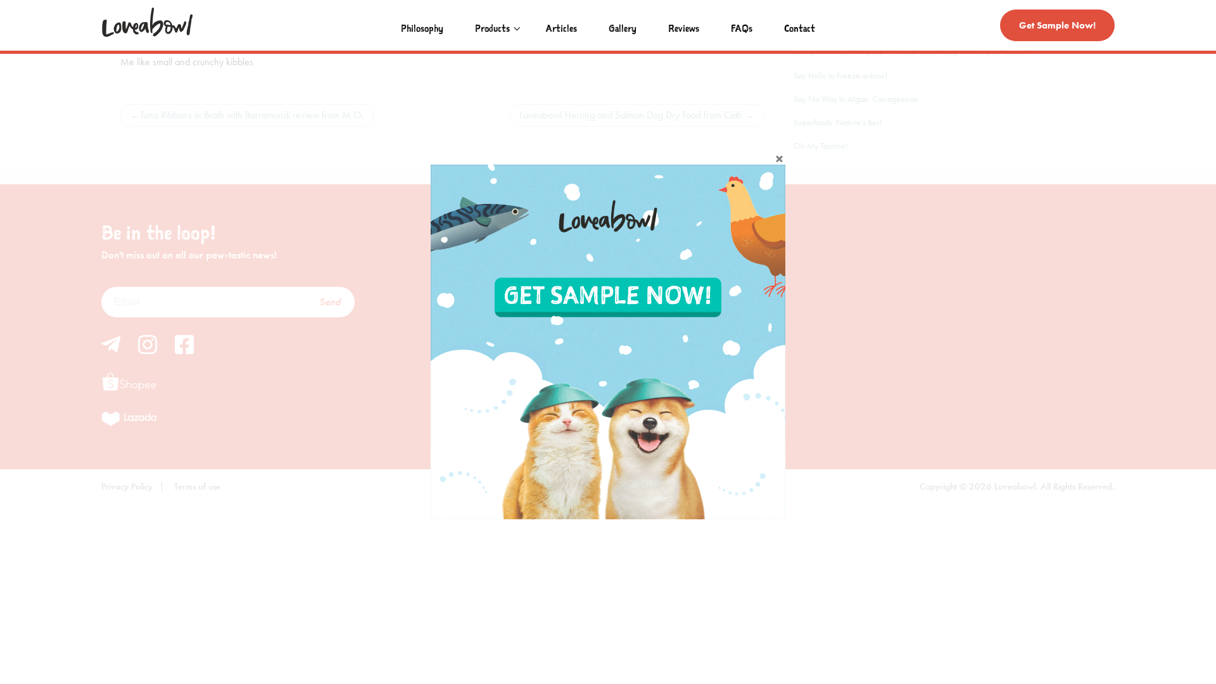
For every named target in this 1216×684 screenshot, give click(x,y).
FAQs (741, 28)
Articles (561, 28)
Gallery (622, 28)
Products (492, 28)
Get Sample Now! (1057, 25)
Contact (799, 28)
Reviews (683, 28)
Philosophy (422, 28)
